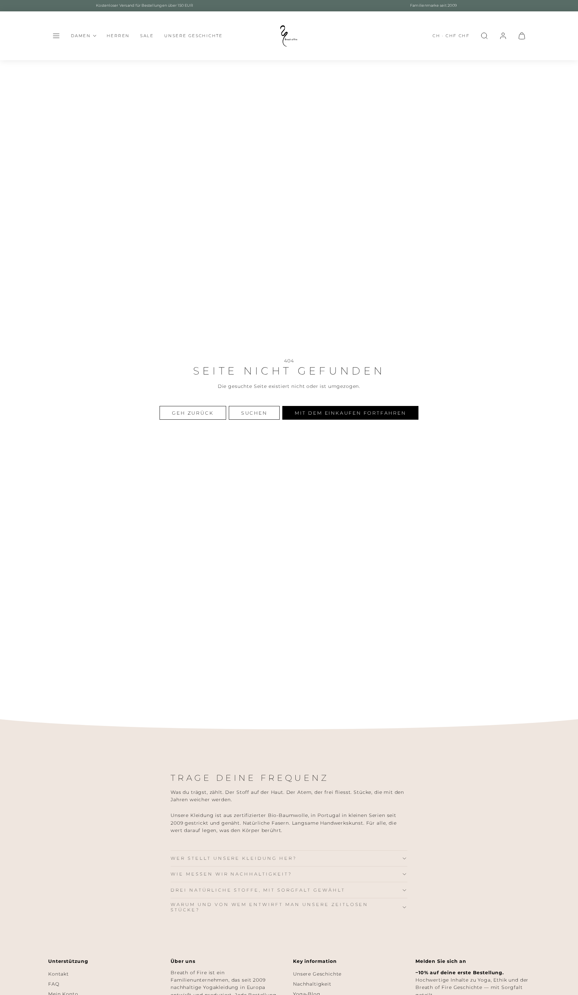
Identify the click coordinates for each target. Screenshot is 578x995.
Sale (147, 35)
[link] (503, 36)
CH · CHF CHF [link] (451, 35)
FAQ (54, 984)
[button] (56, 36)
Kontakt (58, 974)
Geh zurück (192, 413)
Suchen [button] (254, 413)
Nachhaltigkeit (312, 984)
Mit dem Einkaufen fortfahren (350, 413)
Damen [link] (81, 35)
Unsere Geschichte (193, 35)
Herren (118, 35)
